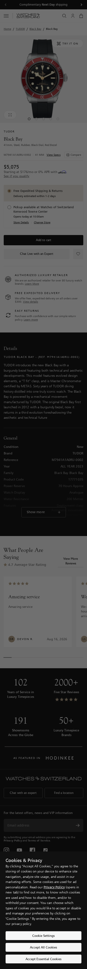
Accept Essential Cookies (43, 959)
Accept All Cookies (43, 947)
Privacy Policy (54, 887)
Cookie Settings (43, 936)
